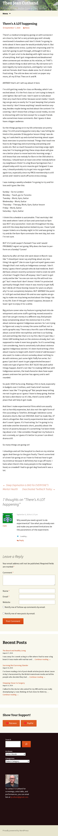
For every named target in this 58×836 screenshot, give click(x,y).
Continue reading (43, 659)
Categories (9, 758)
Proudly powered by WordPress (16, 830)
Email (6, 596)
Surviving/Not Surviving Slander (15, 665)
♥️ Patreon (11, 723)
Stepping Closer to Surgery (14, 683)
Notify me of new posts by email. (20, 613)
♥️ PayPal (28, 723)
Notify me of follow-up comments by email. (25, 607)
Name (6, 591)
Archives (8, 751)
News (27, 28)
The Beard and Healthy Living (14, 650)
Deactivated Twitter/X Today (38, 489)
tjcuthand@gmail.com (19, 797)
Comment (8, 572)
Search (8, 739)
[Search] (26, 744)
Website (6, 602)
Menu (5, 13)
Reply (21, 540)
